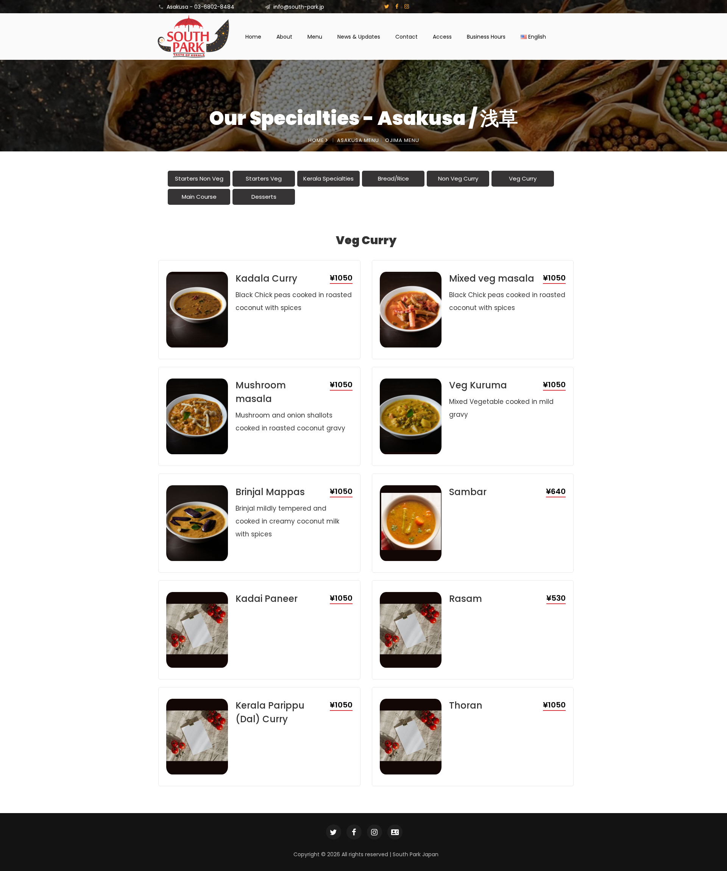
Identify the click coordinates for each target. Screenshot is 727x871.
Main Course (199, 197)
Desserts (263, 197)
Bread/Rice (393, 178)
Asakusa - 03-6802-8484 (200, 7)
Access (442, 37)
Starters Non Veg (199, 178)
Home (253, 37)
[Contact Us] (395, 832)
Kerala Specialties (328, 178)
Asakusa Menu (358, 140)
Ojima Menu (402, 140)
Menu (314, 37)
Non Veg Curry (458, 178)
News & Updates (358, 37)
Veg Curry (523, 178)
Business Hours (486, 37)
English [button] (536, 37)
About (284, 37)
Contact (406, 37)
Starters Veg (264, 178)
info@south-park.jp (298, 7)
